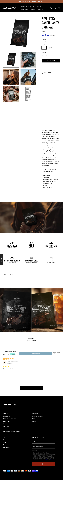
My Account (6, 450)
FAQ (4, 437)
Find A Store (32, 9)
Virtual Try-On (24, 9)
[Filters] (54, 353)
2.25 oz (50, 48)
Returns (5, 442)
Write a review (36, 353)
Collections (29, 6)
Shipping (44, 41)
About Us (5, 413)
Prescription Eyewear (37, 416)
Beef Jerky (38, 6)
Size (43, 44)
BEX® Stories (6, 416)
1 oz (44, 48)
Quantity (46, 52)
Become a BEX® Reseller (9, 429)
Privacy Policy (6, 447)
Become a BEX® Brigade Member (11, 431)
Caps (33, 418)
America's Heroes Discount (9, 418)
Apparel (34, 421)
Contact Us (5, 444)
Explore (39, 9)
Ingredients (9, 274)
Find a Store (6, 426)
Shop (22, 6)
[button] (46, 35)
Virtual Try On (6, 421)
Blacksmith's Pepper (47, 171)
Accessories (35, 423)
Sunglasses (35, 413)
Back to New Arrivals (32, 387)
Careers (5, 423)
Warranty (5, 439)
